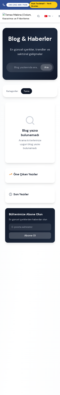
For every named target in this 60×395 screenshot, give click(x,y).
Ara (46, 67)
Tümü (26, 91)
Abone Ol (30, 235)
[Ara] (38, 16)
